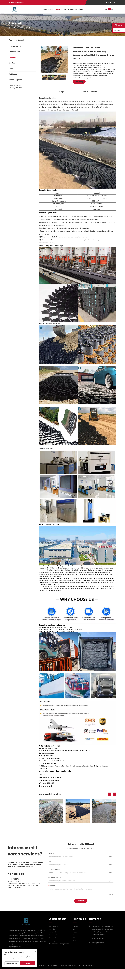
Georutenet (13, 68)
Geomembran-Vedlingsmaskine (15, 86)
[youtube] (107, 2)
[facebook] (110, 2)
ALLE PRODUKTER (15, 46)
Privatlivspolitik (87, 965)
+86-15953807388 (98, 939)
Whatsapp (116, 30)
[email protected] (46, 786)
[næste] (67, 77)
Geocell (27, 28)
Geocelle (12, 57)
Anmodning (79, 82)
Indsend (81, 901)
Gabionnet (13, 74)
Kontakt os (79, 9)
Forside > (12, 40)
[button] (109, 794)
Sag (65, 9)
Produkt (57, 9)
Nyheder (71, 9)
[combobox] (52, 872)
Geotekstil (13, 63)
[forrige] (41, 77)
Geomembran (14, 52)
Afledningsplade (15, 80)
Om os (50, 9)
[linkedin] (114, 2)
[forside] (14, 9)
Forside (44, 9)
